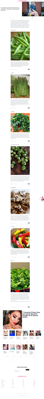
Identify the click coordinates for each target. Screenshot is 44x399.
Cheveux (2, 383)
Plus (28, 69)
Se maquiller (2, 384)
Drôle (23, 384)
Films (12, 384)
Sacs (33, 379)
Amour (2, 387)
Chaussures (34, 383)
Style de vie (27, 369)
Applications (13, 387)
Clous (23, 379)
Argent (23, 383)
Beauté (2, 379)
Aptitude (34, 384)
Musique (13, 379)
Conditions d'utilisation (17, 371)
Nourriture (13, 383)
